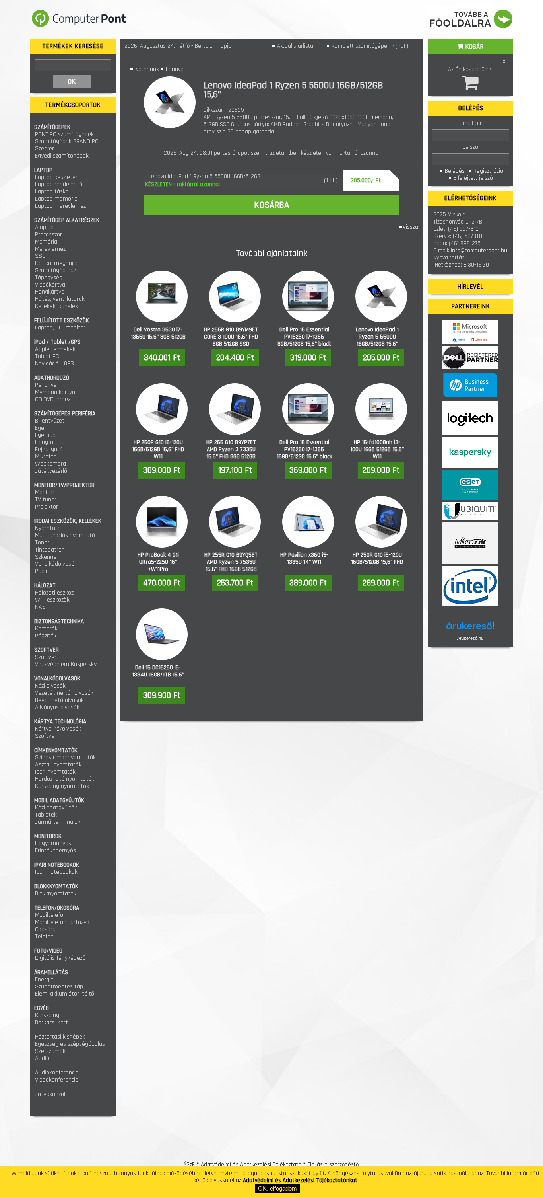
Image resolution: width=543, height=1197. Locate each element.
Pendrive (46, 385)
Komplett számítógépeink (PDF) (369, 46)
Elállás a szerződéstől (333, 1164)
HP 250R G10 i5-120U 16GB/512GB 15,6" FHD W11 (158, 449)
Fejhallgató (49, 449)
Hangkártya (49, 292)
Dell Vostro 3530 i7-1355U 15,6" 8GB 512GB (158, 333)
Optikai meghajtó (57, 263)
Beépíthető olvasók (59, 700)
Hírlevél (470, 286)
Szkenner (46, 557)
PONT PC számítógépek (64, 134)
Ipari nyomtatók (55, 772)
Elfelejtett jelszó (472, 178)
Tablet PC (47, 356)
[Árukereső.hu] (470, 628)
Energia (44, 979)
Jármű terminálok (57, 822)
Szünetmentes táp (59, 987)
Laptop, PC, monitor (60, 328)
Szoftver (45, 657)
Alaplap (44, 227)
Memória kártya (55, 392)
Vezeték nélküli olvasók (64, 693)
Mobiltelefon (50, 915)
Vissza (410, 227)
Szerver (44, 148)
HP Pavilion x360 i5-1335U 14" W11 (304, 558)
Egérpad (45, 435)
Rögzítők (45, 636)
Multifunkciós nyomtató (65, 535)
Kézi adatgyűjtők (56, 807)
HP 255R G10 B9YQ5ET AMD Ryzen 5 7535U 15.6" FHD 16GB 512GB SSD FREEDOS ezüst (231, 565)
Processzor (48, 234)
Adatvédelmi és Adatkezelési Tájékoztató (251, 1164)
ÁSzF (189, 1164)
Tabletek (46, 815)
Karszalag (47, 1015)
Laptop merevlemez (60, 206)
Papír (41, 571)
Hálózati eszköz (54, 593)
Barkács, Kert (51, 1022)
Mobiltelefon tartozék (62, 922)
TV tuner (45, 499)
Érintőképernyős (55, 850)
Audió (42, 1058)
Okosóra (45, 929)
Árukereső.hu (470, 638)
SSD (40, 256)
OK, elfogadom (277, 1188)
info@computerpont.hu (479, 250)
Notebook (147, 69)
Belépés (454, 171)
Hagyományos (53, 843)
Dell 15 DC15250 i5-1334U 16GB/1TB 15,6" (158, 671)
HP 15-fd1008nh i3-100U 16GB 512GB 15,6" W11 (377, 449)
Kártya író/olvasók (58, 729)
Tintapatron (50, 550)
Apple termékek (55, 349)
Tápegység (48, 277)
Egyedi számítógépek (62, 156)
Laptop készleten (57, 177)
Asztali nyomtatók (58, 764)
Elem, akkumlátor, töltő (64, 994)
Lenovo (175, 69)
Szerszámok (50, 1051)
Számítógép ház (55, 270)
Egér (40, 428)
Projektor (46, 507)
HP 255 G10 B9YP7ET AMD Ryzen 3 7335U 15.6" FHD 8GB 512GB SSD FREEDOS (231, 453)
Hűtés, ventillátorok (60, 299)
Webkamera (50, 464)
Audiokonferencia (57, 1072)
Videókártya (50, 285)
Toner (42, 542)
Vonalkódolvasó (54, 564)
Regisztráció (487, 171)
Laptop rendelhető (58, 184)
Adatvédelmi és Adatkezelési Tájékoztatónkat (300, 1180)
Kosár (473, 46)
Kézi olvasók (50, 686)
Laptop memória (56, 199)
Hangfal (44, 442)
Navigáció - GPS (54, 363)
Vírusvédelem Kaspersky (66, 664)
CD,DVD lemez (52, 399)
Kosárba (271, 205)
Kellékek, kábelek (56, 306)
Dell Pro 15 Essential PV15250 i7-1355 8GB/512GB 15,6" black (304, 337)
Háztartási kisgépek (60, 1037)
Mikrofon (46, 456)
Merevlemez (50, 249)
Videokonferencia (56, 1080)
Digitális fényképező (60, 958)
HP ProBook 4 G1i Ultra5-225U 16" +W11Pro (158, 562)
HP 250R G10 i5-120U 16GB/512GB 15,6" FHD (377, 558)
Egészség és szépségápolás (70, 1044)
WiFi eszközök (52, 600)
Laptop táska (52, 191)
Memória (46, 242)
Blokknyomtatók (55, 893)
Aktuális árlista (294, 46)
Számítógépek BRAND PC (67, 141)
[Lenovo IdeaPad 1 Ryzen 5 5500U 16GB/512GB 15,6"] (174, 102)
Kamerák (46, 628)
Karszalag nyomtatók (62, 786)
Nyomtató (48, 528)
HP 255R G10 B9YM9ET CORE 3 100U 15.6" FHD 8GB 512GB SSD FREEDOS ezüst (231, 340)
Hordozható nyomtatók (64, 779)
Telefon (44, 936)
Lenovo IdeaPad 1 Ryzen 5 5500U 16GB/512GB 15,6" (377, 337)
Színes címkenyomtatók (65, 757)
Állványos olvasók (57, 707)
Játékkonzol (50, 1094)
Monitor (44, 492)
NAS (40, 607)
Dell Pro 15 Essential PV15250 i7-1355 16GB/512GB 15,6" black (304, 449)
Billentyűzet (49, 421)
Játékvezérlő (51, 471)
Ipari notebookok (56, 872)
